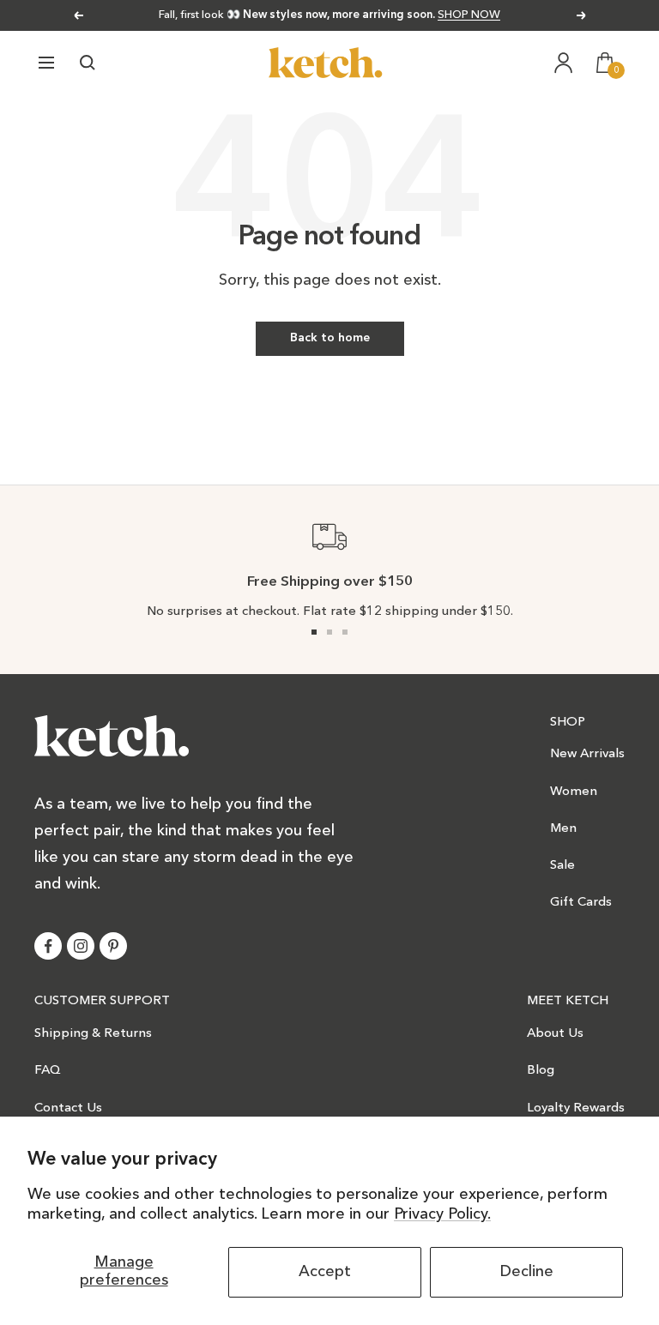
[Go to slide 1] (314, 632)
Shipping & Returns (93, 1033)
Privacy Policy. (442, 1214)
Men (563, 828)
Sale (562, 865)
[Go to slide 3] (345, 632)
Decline (526, 1272)
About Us (555, 1033)
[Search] (88, 63)
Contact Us (68, 1108)
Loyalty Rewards (576, 1108)
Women (573, 792)
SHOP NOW (469, 15)
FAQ (47, 1070)
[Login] (564, 63)
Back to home (330, 338)
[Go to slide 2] (329, 632)
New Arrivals (587, 754)
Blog (540, 1070)
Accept (325, 1272)
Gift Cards (581, 902)
